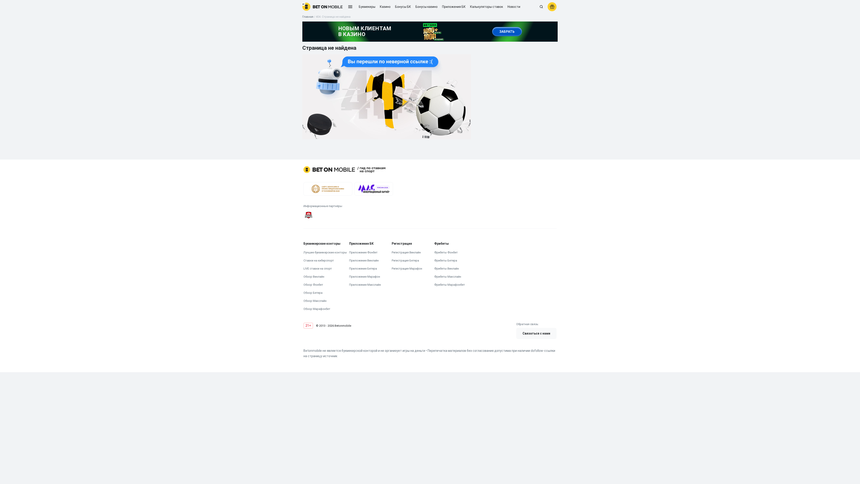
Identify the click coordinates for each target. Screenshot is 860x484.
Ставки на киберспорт (318, 260)
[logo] (322, 6)
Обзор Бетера (312, 292)
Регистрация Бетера (405, 260)
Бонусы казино (426, 7)
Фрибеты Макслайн (447, 276)
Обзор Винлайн (313, 276)
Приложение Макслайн (365, 284)
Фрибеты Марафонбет (449, 284)
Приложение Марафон (364, 276)
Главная (307, 16)
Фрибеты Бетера (445, 260)
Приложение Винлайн (364, 260)
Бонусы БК (403, 7)
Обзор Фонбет (313, 284)
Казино (385, 7)
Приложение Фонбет (363, 252)
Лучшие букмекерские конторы (325, 252)
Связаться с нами (536, 333)
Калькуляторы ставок (486, 7)
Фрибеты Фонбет (446, 252)
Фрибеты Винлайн (446, 268)
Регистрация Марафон (407, 268)
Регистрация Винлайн (406, 252)
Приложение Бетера (363, 268)
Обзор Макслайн (315, 300)
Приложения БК (454, 7)
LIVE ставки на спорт (317, 268)
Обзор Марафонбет (316, 309)
